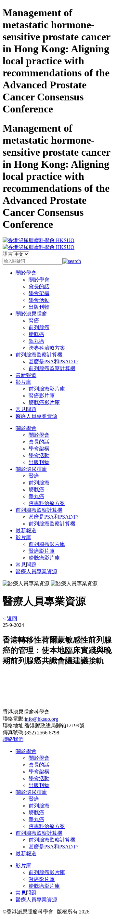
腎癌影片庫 (42, 395)
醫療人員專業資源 (36, 416)
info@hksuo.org (41, 719)
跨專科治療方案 (47, 348)
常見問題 (26, 409)
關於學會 (26, 273)
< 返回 (10, 618)
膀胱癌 (36, 334)
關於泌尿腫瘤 (31, 314)
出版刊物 (39, 307)
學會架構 (39, 293)
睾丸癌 (36, 341)
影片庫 (23, 382)
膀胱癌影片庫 (44, 402)
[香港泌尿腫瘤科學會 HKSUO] (38, 240)
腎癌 (34, 320)
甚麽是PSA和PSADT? (53, 361)
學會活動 (39, 300)
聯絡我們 (13, 739)
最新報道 (26, 375)
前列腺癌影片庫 (47, 389)
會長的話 (39, 286)
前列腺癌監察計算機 (39, 354)
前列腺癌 (39, 327)
